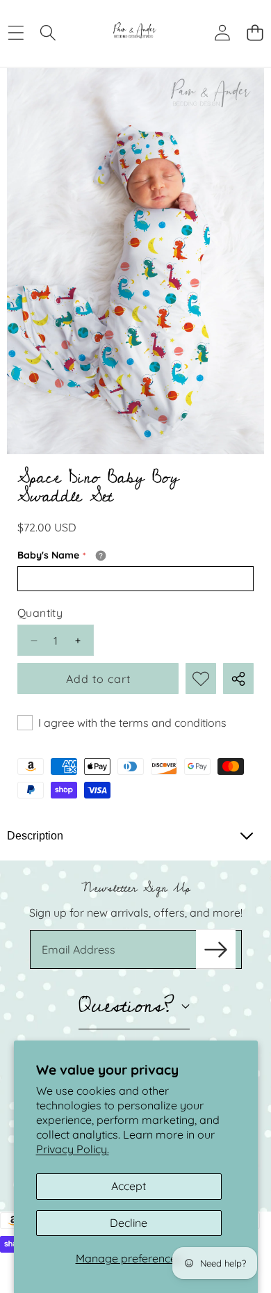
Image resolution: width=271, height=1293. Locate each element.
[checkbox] (122, 722)
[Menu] (15, 32)
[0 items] (254, 32)
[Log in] (222, 32)
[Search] (48, 32)
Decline (128, 1223)
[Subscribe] (215, 949)
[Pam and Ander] (135, 32)
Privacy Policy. (72, 1149)
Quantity (40, 613)
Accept (128, 1186)
